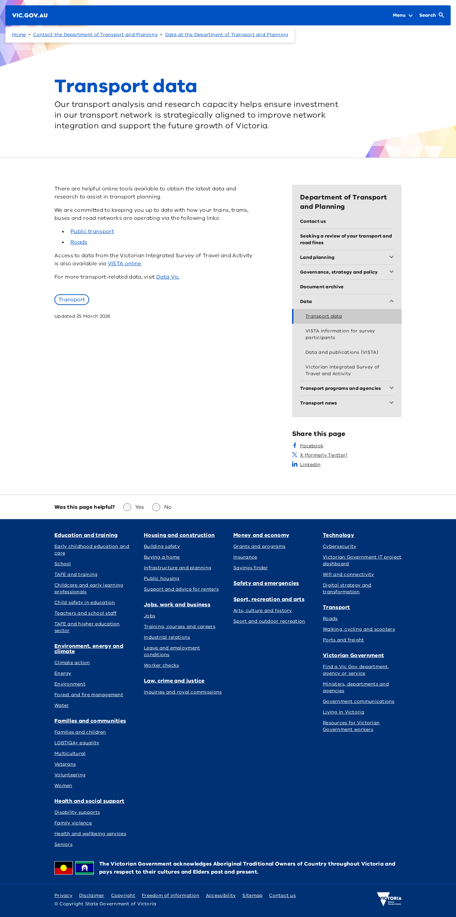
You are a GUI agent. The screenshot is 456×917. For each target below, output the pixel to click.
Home (19, 34)
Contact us (282, 895)
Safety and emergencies (266, 583)
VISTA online (124, 263)
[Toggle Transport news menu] (393, 403)
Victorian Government (353, 655)
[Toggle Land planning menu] (393, 257)
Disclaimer (91, 895)
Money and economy (261, 535)
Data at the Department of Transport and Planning (226, 34)
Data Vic (167, 277)
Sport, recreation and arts (268, 599)
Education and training (86, 535)
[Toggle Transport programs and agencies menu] (393, 388)
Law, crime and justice (174, 680)
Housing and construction (179, 535)
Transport (71, 299)
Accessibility (221, 895)
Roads (78, 242)
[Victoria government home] (389, 899)
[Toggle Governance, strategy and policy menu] (393, 272)
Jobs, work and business (177, 604)
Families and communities (90, 721)
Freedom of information (170, 895)
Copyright (123, 895)
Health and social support (89, 801)
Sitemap (252, 895)
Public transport (92, 231)
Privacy (63, 895)
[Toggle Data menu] (393, 301)
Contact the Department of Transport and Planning (95, 34)
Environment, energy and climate (88, 648)
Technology (338, 535)
